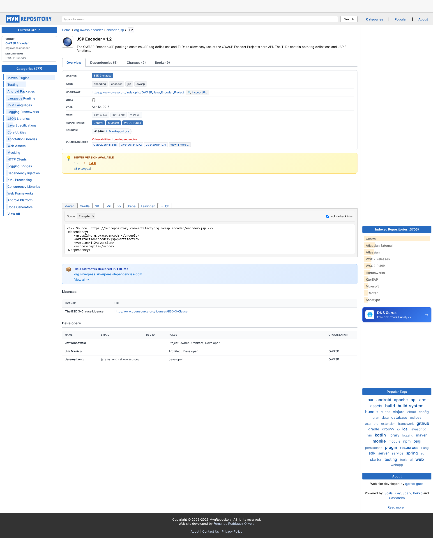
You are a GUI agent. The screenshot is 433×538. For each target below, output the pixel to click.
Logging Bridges (19, 166)
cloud (412, 412)
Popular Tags (397, 391)
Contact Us (210, 531)
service (398, 453)
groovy (388, 429)
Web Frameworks (20, 193)
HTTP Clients (17, 159)
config (424, 412)
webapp (397, 465)
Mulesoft (113, 122)
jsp (129, 84)
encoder (116, 84)
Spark (407, 493)
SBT (98, 206)
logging (408, 435)
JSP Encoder (89, 38)
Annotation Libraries (22, 139)
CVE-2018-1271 (156, 144)
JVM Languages (19, 105)
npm (407, 441)
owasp (140, 84)
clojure (399, 411)
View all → (81, 279)
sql (423, 453)
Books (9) (162, 62)
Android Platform (19, 200)
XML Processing (19, 180)
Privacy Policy (232, 531)
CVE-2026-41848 (105, 144)
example (372, 423)
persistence (374, 448)
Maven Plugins (18, 78)
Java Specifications (22, 125)
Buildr (165, 206)
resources (409, 447)
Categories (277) (29, 68)
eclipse (415, 417)
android (384, 399)
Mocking (13, 152)
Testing (12, 84)
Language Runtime (21, 98)
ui (412, 459)
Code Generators (20, 207)
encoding (100, 84)
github (423, 423)
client (386, 411)
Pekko (417, 493)
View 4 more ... (179, 144)
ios (405, 429)
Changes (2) (136, 62)
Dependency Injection (23, 173)
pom (100, 114)
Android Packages (21, 91)
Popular (401, 19)
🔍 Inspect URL (197, 92)
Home (66, 30)
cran (376, 417)
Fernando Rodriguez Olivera (234, 523)
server (384, 453)
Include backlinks (341, 216)
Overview (74, 62)
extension (388, 423)
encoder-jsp (115, 30)
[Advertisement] (216, 5)
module (395, 441)
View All (135, 114)
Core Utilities (16, 132)
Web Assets (16, 146)
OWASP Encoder (17, 43)
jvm (369, 435)
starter (376, 459)
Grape (131, 206)
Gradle (85, 206)
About (423, 19)
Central (98, 122)
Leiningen (148, 206)
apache (401, 400)
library (395, 435)
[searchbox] (200, 19)
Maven (69, 206)
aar (371, 399)
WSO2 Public (132, 122)
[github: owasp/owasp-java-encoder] (93, 100)
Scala (389, 493)
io (399, 429)
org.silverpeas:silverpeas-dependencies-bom (108, 274)
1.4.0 (92, 163)
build (390, 405)
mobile (380, 441)
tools (404, 459)
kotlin (381, 435)
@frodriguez (414, 484)
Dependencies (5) (104, 62)
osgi (417, 441)
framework (406, 423)
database (399, 417)
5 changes (82, 168)
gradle (374, 429)
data (385, 417)
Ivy (119, 206)
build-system (411, 405)
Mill (108, 206)
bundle (372, 411)
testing (391, 459)
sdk (372, 453)
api (414, 399)
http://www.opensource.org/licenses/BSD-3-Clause (151, 311)
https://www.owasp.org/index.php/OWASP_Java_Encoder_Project (138, 92)
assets (376, 406)
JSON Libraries (18, 118)
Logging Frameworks (23, 112)
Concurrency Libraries (23, 186)
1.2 (109, 38)
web (419, 459)
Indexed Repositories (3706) (397, 229)
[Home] (29, 21)
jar (119, 114)
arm (422, 400)
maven (421, 435)
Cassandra (397, 498)
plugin (391, 447)
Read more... (397, 507)
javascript (418, 429)
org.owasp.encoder (88, 30)
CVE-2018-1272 (131, 144)
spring (412, 453)
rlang (425, 448)
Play (397, 493)
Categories (374, 19)
